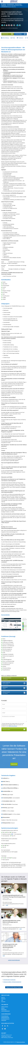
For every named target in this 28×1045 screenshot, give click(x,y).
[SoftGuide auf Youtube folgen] (5, 1029)
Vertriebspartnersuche (5, 1017)
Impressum (3, 1001)
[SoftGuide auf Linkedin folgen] (5, 1026)
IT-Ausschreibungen (4, 1016)
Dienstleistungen (10, 4)
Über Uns (3, 997)
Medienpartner (4, 1009)
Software (4, 4)
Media (13, 37)
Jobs (2, 1000)
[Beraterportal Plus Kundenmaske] (11, 624)
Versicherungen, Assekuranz (9, 979)
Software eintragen (4, 1006)
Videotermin (14, 764)
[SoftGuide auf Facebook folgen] (2, 1026)
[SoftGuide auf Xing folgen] (2, 1029)
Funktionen (20, 37)
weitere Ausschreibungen (14, 960)
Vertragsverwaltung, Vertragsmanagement (12, 981)
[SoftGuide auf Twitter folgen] (7, 1026)
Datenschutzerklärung (21, 1042)
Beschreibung (6, 37)
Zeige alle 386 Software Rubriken (14, 987)
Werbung (3, 1008)
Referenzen (3, 998)
